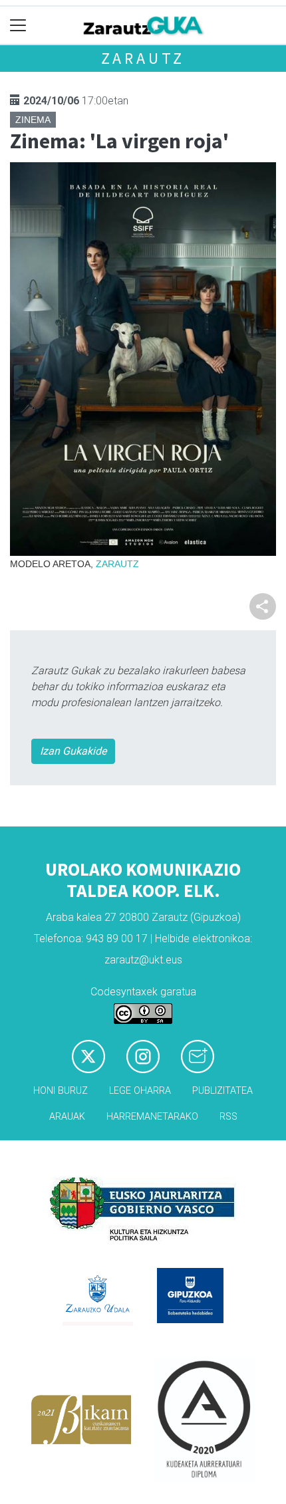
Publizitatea (222, 1090)
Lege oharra (140, 1090)
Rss (228, 1116)
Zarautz (143, 58)
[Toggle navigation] (18, 25)
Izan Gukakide (73, 751)
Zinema (33, 119)
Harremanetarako (152, 1116)
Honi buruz (60, 1090)
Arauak (67, 1116)
